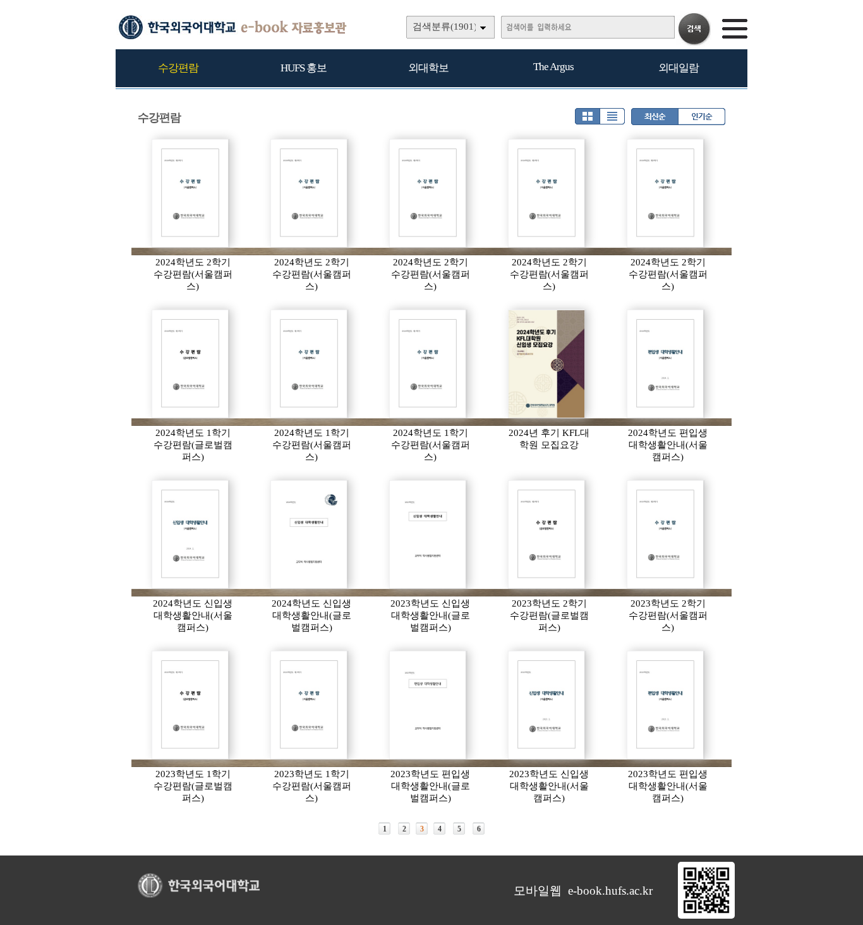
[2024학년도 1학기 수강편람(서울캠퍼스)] (309, 364)
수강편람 (178, 68)
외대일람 (678, 68)
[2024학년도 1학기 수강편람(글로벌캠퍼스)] (191, 364)
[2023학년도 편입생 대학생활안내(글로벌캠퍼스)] (428, 705)
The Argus (553, 67)
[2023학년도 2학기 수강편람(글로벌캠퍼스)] (547, 534)
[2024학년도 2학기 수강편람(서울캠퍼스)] (191, 193)
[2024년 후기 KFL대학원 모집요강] (547, 364)
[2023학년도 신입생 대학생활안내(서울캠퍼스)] (547, 705)
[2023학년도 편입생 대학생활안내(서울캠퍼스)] (666, 705)
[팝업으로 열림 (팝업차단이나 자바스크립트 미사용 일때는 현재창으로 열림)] (706, 916)
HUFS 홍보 (304, 68)
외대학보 (428, 68)
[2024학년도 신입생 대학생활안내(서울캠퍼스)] (191, 534)
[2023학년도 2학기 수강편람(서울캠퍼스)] (666, 534)
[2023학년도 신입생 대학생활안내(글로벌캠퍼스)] (428, 534)
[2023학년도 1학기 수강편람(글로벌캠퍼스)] (191, 705)
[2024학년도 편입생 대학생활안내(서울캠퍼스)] (666, 364)
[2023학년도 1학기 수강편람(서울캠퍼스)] (309, 705)
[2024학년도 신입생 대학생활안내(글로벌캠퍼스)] (309, 534)
